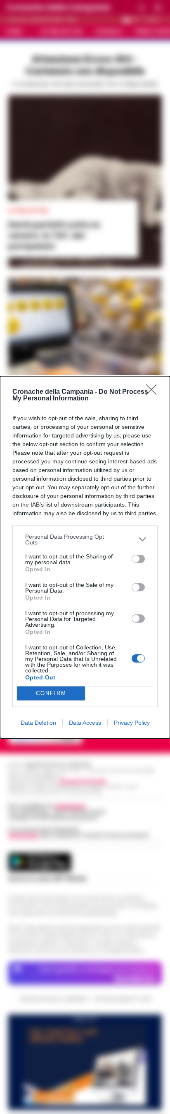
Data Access (85, 722)
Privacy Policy (132, 722)
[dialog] (85, 557)
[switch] (138, 559)
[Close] (154, 392)
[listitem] (85, 539)
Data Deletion (38, 722)
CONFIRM (51, 693)
